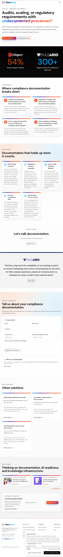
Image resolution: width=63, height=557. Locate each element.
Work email (35, 323)
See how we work (25, 38)
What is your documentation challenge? (16, 340)
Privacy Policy (32, 543)
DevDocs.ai (4, 535)
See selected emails (10, 509)
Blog (55, 530)
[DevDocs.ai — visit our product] (8, 539)
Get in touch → (31, 243)
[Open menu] (59, 2)
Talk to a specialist (8, 38)
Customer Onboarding (29, 530)
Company (7, 329)
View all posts (56, 488)
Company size (8, 334)
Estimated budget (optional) (40, 334)
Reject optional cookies (34, 552)
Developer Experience (28, 527)
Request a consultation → (13, 350)
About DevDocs (42, 527)
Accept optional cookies (52, 552)
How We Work (42, 530)
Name (6, 323)
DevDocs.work (5, 534)
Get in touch (57, 527)
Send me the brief (52, 502)
